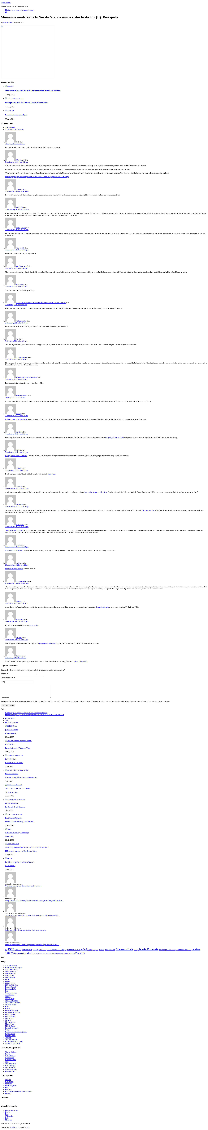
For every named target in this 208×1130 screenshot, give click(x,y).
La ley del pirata (10, 759)
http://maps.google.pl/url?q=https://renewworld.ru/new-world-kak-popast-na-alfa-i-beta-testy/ (37, 177)
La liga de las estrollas (12, 1012)
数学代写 (19, 207)
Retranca (8, 1093)
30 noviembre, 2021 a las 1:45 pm (16, 230)
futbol (83, 949)
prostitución (170, 949)
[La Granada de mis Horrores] (15, 799)
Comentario (5, 698)
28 (6, 12)
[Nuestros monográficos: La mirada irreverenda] (16, 770)
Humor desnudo (10, 733)
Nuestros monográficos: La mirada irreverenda (21, 777)
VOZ (73, 953)
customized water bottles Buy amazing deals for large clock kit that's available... (32, 915)
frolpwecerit (20, 189)
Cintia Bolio (9, 975)
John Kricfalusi (10, 1064)
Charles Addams (10, 1052)
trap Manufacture (22, 357)
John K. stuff (9, 999)
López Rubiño (10, 1016)
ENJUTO (54, 950)
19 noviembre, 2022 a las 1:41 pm (16, 547)
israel (107, 949)
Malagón (8, 1020)
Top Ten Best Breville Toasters (26, 377)
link (17, 339)
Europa (63, 949)
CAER (16, 950)
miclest (18, 450)
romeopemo (20, 525)
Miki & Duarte (10, 1026)
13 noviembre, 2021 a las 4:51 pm (16, 191)
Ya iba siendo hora (11, 792)
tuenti (61, 953)
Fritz (6, 991)
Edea (7, 979)
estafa (58, 950)
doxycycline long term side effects (95, 492)
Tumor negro (24, 833)
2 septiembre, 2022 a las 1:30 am (16, 416)
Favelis (7, 1112)
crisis (35, 949)
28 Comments (10, 127)
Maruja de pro (10, 1022)
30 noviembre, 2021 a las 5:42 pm (16, 250)
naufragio (136, 950)
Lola (6, 1118)
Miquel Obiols (10, 1067)
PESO (160, 950)
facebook (77, 950)
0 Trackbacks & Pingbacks (14, 129)
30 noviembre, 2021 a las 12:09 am (17, 210)
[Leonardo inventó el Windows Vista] (18, 741)
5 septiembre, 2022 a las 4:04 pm (16, 452)
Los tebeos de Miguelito (13, 818)
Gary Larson (9, 1058)
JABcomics (9, 1116)
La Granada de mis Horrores (15, 807)
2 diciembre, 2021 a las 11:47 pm (16, 323)
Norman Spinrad (11, 1069)
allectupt (19, 432)
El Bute (7, 981)
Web (2, 682)
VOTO (70, 953)
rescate (189, 950)
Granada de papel (11, 993)
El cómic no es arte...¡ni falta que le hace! (19, 10)
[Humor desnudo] (11, 726)
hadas (97, 950)
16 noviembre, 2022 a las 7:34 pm (16, 527)
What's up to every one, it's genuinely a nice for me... (23, 886)
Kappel (7, 1008)
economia (49, 950)
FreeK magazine (10, 1086)
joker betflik (20, 248)
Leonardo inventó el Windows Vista (17, 748)
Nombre (4, 674)
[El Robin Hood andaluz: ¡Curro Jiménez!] (13, 814)
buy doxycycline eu (149, 510)
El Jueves (8, 1084)
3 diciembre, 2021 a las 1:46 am (16, 341)
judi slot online (21, 321)
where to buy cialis (80, 661)
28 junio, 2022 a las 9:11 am (14, 397)
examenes (71, 949)
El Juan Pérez (7, 22)
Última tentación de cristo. (14, 763)
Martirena (8, 1120)
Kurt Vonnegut (10, 1065)
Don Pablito (9, 1082)
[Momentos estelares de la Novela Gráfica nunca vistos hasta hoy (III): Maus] (8, 86)
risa (16, 953)
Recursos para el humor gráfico (16, 1032)
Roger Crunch (10, 1034)
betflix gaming (21, 228)
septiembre (22, 953)
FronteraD (8, 1089)
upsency (19, 486)
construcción (27, 949)
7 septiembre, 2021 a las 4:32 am (16, 162)
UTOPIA (66, 953)
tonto (58, 953)
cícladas (41, 950)
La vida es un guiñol (12, 862)
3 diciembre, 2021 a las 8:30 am (16, 359)
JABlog (8, 997)
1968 (11, 949)
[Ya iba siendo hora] (13, 785)
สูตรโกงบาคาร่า (22, 266)
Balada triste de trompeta (13, 967)
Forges (7, 1054)
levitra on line (33, 625)
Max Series (20, 285)
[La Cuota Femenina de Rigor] (8, 110)
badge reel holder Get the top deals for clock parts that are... (25, 930)
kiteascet (19, 638)
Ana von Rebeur (11, 966)
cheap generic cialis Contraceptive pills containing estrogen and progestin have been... (34, 901)
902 (6, 950)
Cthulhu (8, 1080)
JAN (6, 1062)
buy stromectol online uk (13, 550)
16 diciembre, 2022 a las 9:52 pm (16, 640)
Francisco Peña (10, 989)
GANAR (89, 950)
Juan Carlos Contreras (12, 1003)
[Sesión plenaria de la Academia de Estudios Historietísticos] (13, 98)
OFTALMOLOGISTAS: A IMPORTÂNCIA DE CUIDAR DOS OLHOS (41, 303)
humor (101, 949)
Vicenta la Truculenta (12, 1043)
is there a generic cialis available (16, 419)
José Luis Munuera (11, 1001)
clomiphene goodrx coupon (14, 530)
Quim (7, 1030)
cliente (19, 950)
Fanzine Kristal (10, 987)
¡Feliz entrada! (10, 866)
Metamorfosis (124, 949)
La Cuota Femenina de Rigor (16, 115)
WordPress (13, 1127)
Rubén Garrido (10, 1036)
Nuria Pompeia (148, 949)
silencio (30, 953)
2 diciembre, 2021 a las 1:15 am (16, 286)
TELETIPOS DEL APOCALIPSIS (17, 788)
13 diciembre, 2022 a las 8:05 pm (16, 621)
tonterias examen (53, 953)
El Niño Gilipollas (11, 985)
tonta (47, 953)
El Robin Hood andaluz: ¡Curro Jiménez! (19, 822)
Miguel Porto (9, 1024)
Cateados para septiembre (14, 847)
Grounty (19, 656)
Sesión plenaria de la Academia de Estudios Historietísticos (26, 103)
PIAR (163, 950)
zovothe (18, 601)
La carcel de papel (11, 1010)
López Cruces (10, 1014)
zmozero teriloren (22, 581)
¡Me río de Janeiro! (11, 730)
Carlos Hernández (11, 969)
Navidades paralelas (12, 833)
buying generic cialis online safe (16, 456)
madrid (112, 949)
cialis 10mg (51, 474)
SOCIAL (36, 953)
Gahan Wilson (10, 1056)
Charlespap (20, 160)
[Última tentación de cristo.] (14, 755)
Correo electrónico (8, 678)
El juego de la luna (11, 1110)
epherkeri (19, 505)
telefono (40, 953)
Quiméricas (180, 949)
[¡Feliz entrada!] (8, 858)
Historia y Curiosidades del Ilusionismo (18, 1091)
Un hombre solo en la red (14, 1041)
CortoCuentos (10, 977)
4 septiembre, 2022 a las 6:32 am (16, 434)
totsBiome (19, 563)
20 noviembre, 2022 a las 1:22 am (16, 565)
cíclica (44, 950)
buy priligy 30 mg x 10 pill (114, 437)
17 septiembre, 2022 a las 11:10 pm (17, 506)
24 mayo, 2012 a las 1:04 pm (15, 144)
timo (44, 953)
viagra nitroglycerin (102, 607)
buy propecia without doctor (49, 643)
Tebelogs (8, 1038)
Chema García (10, 973)
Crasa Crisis (9, 836)
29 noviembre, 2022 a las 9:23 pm (16, 583)
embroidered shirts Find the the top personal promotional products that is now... (32, 945)
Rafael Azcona (10, 1071)
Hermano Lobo (10, 1060)
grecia (93, 950)
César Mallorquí (10, 971)
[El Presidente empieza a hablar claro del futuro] (12, 844)
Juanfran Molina (10, 1004)
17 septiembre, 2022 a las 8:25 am (16, 488)
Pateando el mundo (11, 1028)
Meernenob (20, 619)
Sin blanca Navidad (27, 862)
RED (186, 950)
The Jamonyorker (11, 1040)
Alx (28, 1127)
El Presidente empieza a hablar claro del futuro (21, 851)
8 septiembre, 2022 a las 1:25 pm (16, 470)
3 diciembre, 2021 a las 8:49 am (16, 379)
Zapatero (80, 952)
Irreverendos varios (11, 774)
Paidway (19, 468)
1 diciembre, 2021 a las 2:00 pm (16, 268)
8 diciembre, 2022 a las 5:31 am (16, 603)
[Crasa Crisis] (8, 829)
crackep (18, 414)
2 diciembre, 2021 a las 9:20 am (16, 305)
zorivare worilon (21, 396)
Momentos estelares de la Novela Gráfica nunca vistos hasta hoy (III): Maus (32, 90)
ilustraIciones (9, 995)
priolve (18, 545)
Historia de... (9, 744)
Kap (6, 1006)
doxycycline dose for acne (14, 569)
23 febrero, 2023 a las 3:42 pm (15, 658)
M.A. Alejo (9, 1018)
